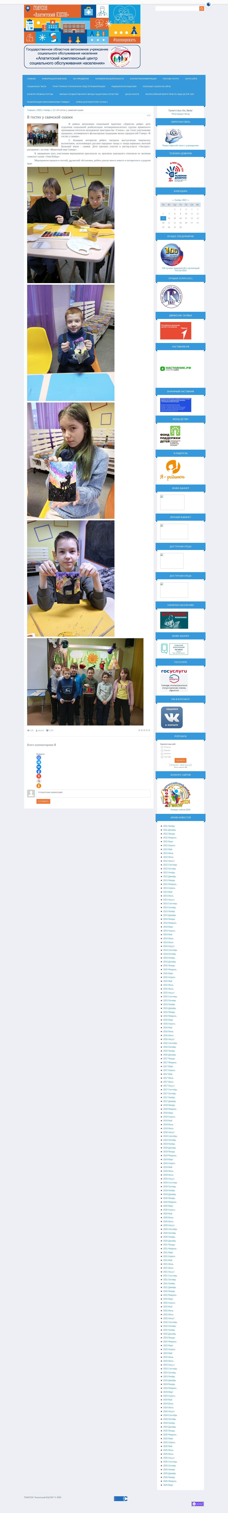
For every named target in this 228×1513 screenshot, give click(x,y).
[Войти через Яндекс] (38, 776)
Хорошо (167, 750)
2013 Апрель (169, 888)
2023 (39, 110)
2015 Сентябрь (170, 996)
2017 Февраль (170, 1062)
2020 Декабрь (169, 1241)
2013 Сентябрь (170, 903)
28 (169, 227)
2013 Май (167, 892)
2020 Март (168, 1206)
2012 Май (167, 849)
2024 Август (169, 1411)
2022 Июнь (168, 1310)
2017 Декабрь (169, 1101)
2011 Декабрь (169, 830)
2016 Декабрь (169, 1055)
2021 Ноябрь (169, 1283)
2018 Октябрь (169, 1140)
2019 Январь (169, 1151)
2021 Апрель (169, 1256)
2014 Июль (168, 942)
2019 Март (168, 1159)
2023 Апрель (169, 1349)
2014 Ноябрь (169, 958)
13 (54, 110)
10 (186, 214)
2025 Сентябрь (170, 1462)
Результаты (174, 765)
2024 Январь (169, 1384)
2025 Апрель (169, 1442)
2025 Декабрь (169, 1473)
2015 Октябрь (169, 1000)
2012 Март (168, 841)
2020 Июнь (168, 1217)
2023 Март (168, 1345)
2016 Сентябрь (170, 1043)
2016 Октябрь (169, 1047)
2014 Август (169, 946)
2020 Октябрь (169, 1233)
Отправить (43, 801)
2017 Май (167, 1074)
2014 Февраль (170, 923)
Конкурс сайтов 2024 (180, 809)
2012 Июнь (168, 853)
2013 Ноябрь (169, 911)
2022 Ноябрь (169, 1330)
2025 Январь (169, 1431)
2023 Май (167, 1353)
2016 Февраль (170, 1016)
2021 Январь (169, 1245)
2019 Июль (168, 1175)
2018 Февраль (170, 1109)
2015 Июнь (168, 985)
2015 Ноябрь (169, 1004)
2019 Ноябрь (169, 1190)
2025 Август (169, 1458)
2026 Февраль (170, 1481)
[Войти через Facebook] (38, 771)
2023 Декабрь (169, 1380)
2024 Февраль (170, 1388)
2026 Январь (169, 1477)
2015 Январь (169, 965)
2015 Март (168, 973)
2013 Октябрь (169, 907)
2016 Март (168, 1020)
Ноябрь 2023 (180, 200)
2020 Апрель (169, 1210)
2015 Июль (168, 989)
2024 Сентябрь (170, 1415)
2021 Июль (168, 1268)
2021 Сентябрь (170, 1276)
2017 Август (169, 1086)
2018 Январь (169, 1105)
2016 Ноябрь (169, 1051)
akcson (41, 730)
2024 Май (167, 1400)
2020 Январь (169, 1198)
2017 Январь (169, 1058)
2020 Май (167, 1214)
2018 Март (168, 1113)
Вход (187, 114)
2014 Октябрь (169, 954)
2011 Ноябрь (169, 826)
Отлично (167, 747)
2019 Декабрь (169, 1194)
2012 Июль (168, 857)
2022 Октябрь (169, 1326)
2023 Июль (168, 1361)
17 (186, 218)
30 (180, 227)
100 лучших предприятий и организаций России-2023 (180, 269)
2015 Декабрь (169, 1008)
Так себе (167, 757)
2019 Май (167, 1167)
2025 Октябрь (169, 1465)
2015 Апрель (169, 977)
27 (163, 227)
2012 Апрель (169, 845)
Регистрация (177, 114)
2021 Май (167, 1260)
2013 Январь (169, 880)
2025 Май (167, 1446)
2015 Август (169, 993)
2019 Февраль (170, 1155)
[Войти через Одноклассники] (38, 785)
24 (186, 223)
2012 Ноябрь (169, 872)
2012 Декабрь (169, 876)
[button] (208, 6)
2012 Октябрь (169, 869)
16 (180, 218)
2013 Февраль (170, 884)
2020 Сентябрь (170, 1229)
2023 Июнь (168, 1357)
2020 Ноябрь (169, 1237)
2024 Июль (168, 1407)
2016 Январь (169, 1012)
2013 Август (169, 900)
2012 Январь (169, 834)
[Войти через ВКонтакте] (38, 767)
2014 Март (168, 927)
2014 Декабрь (169, 962)
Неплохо (167, 753)
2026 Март (168, 1485)
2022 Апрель (169, 1303)
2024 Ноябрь (169, 1423)
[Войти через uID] (38, 757)
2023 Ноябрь (169, 1376)
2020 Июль (168, 1221)
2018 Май (167, 1120)
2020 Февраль (170, 1202)
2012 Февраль (170, 838)
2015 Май (167, 981)
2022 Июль (168, 1314)
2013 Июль (168, 896)
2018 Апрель (169, 1117)
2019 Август (169, 1179)
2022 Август (169, 1318)
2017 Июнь (168, 1078)
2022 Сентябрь (170, 1322)
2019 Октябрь (169, 1186)
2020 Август (169, 1225)
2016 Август (169, 1039)
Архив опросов (185, 765)
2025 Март (168, 1438)
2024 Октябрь (169, 1419)
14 (169, 218)
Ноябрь (47, 110)
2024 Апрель (169, 1396)
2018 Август (169, 1132)
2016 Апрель (169, 1024)
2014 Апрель (169, 931)
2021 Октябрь (169, 1279)
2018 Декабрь (169, 1148)
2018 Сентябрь (170, 1136)
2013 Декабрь (169, 915)
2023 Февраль (170, 1341)
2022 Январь (169, 1291)
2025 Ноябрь (169, 1469)
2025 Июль (168, 1454)
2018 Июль (168, 1128)
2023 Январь (169, 1338)
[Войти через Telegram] (38, 762)
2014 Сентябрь (170, 950)
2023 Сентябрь (170, 1369)
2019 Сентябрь (170, 1182)
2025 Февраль (170, 1434)
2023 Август (169, 1365)
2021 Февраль (170, 1248)
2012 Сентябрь (170, 865)
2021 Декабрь (169, 1287)
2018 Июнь (168, 1124)
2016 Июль (168, 1035)
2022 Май (167, 1307)
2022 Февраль (170, 1295)
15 (175, 218)
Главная (31, 110)
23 (180, 223)
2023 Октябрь (169, 1372)
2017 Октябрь (169, 1093)
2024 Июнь (168, 1403)
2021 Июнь (168, 1264)
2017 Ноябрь (169, 1097)
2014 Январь (169, 919)
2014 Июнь (168, 938)
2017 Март (168, 1066)
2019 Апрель (169, 1163)
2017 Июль (168, 1082)
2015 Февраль (170, 969)
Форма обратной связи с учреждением (180, 145)
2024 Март (168, 1392)
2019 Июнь (168, 1171)
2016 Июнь (168, 1031)
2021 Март (168, 1252)
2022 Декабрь (169, 1334)
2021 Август (169, 1272)
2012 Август (169, 861)
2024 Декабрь (169, 1427)
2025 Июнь (168, 1450)
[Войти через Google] (38, 781)
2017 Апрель (169, 1070)
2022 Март (168, 1299)
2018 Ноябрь (169, 1144)
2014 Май (167, 934)
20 (163, 223)
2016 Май (167, 1027)
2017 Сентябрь (170, 1089)
